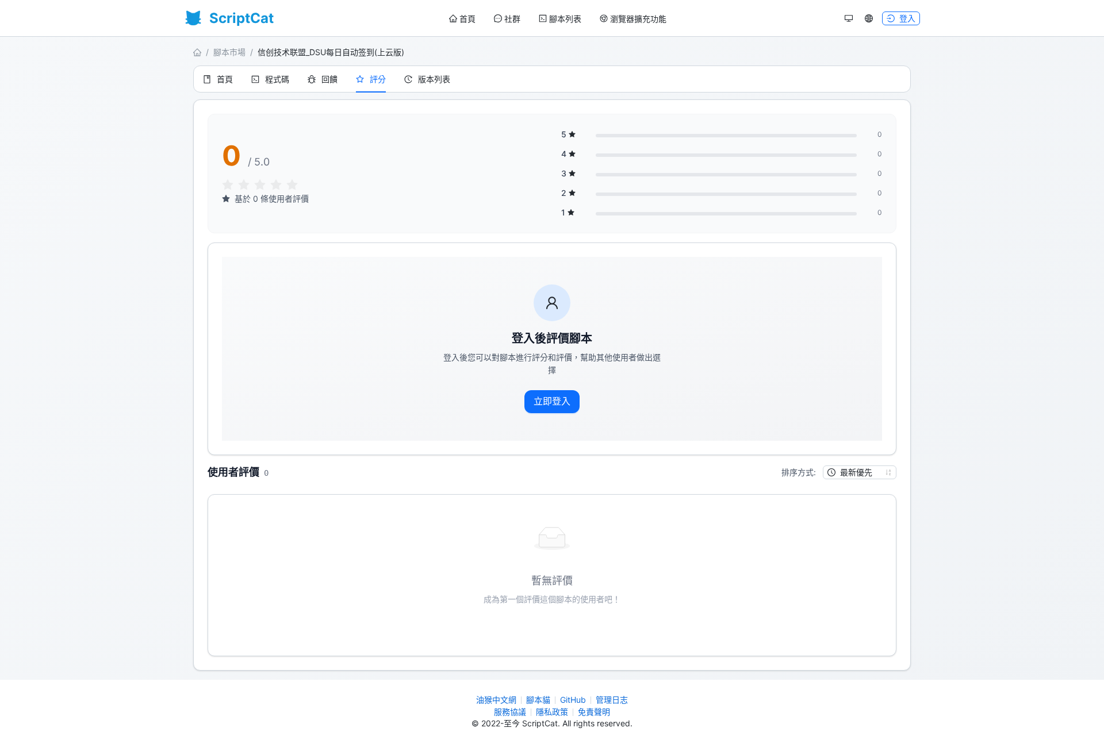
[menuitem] (462, 19)
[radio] (227, 185)
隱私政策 (552, 712)
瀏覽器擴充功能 (638, 19)
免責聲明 (594, 712)
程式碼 (277, 79)
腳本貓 (538, 699)
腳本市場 (229, 52)
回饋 (329, 79)
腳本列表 (565, 19)
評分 (378, 79)
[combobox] (854, 472)
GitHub (573, 699)
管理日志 (612, 699)
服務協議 (510, 712)
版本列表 (434, 79)
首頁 (467, 19)
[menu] (558, 19)
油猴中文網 (496, 699)
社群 (512, 19)
